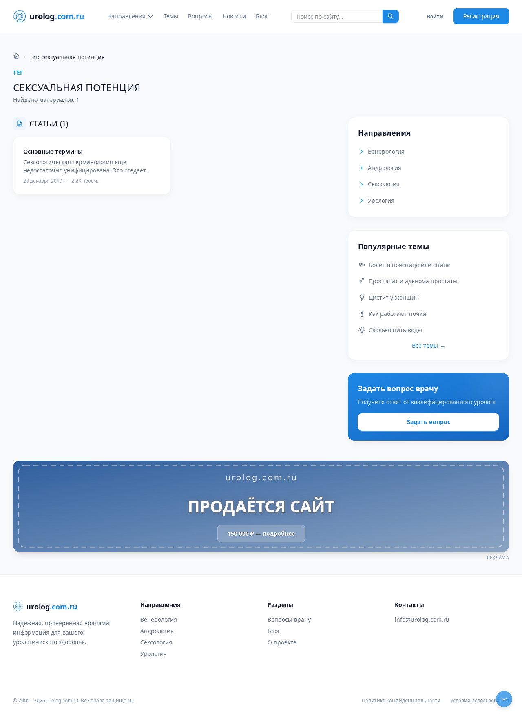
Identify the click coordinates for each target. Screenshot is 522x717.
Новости (234, 16)
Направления (126, 16)
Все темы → (428, 345)
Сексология (384, 184)
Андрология (384, 168)
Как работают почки (397, 314)
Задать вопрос (428, 422)
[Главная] (16, 56)
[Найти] (391, 16)
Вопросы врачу (289, 619)
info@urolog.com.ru (422, 619)
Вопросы (200, 16)
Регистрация (481, 16)
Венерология (386, 151)
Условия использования (479, 700)
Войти (435, 16)
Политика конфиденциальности (401, 700)
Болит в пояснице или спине (409, 265)
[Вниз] (504, 699)
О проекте (282, 642)
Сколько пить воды (395, 330)
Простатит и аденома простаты (413, 281)
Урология (381, 200)
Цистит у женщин (394, 297)
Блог (262, 16)
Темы (171, 16)
